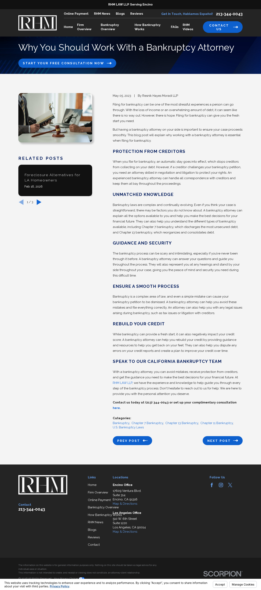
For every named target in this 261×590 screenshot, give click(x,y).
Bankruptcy (121, 423)
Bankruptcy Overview (103, 507)
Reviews (136, 14)
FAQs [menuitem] (175, 27)
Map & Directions (125, 504)
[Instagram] (221, 485)
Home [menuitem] (68, 27)
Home (92, 485)
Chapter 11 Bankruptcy (216, 423)
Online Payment (76, 14)
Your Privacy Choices (66, 578)
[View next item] (39, 202)
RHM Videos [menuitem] (188, 27)
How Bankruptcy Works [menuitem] (147, 27)
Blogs (120, 14)
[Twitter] (230, 485)
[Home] (37, 22)
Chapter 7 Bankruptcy (147, 423)
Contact (94, 545)
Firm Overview (98, 492)
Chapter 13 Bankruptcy (181, 423)
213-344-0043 (229, 14)
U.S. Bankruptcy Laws (128, 427)
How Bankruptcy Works (105, 515)
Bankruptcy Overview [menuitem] (110, 27)
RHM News (102, 14)
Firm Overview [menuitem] (84, 27)
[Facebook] (212, 485)
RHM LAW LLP (122, 383)
